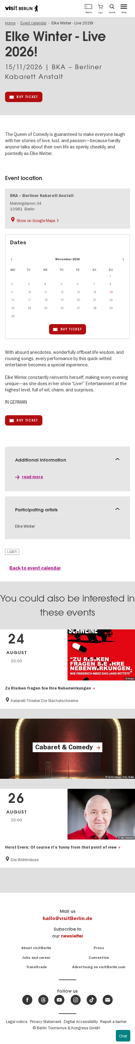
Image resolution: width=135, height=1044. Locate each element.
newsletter (72, 936)
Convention (99, 958)
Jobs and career (36, 958)
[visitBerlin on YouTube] (59, 1000)
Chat (123, 1035)
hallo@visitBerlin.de (67, 918)
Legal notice (16, 1021)
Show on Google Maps (36, 220)
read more (32, 476)
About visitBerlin (36, 948)
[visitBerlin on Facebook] (27, 1000)
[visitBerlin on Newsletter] (108, 1000)
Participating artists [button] (36, 510)
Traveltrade (36, 967)
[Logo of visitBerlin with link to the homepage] (21, 8)
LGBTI (12, 552)
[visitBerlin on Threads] (43, 1000)
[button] (100, 8)
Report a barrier (113, 1021)
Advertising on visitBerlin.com (98, 967)
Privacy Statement (45, 1021)
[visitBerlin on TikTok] (92, 1000)
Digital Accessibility (81, 1021)
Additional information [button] (40, 460)
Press (99, 948)
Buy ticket (27, 97)
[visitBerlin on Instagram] (76, 1000)
